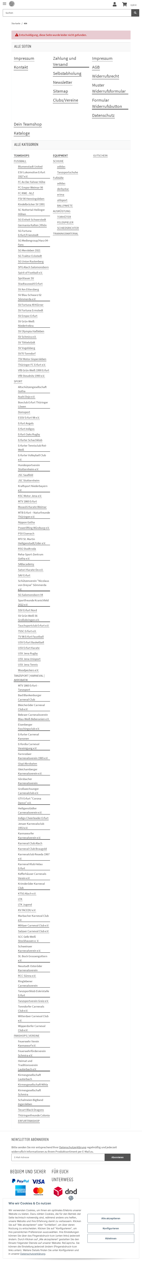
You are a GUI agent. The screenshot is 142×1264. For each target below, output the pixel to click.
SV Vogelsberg (26, 348)
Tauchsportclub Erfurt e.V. (33, 625)
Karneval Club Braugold (32, 849)
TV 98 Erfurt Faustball (31, 636)
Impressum (24, 58)
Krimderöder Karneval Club (31, 886)
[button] (114, 4)
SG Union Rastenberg (31, 261)
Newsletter (62, 82)
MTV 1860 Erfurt (27, 501)
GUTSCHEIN (100, 155)
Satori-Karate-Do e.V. (30, 570)
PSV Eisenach (26, 533)
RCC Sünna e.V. (27, 976)
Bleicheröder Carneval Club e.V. (31, 707)
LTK (20, 899)
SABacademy (26, 564)
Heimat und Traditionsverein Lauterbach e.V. (28, 1065)
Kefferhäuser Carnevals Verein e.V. (32, 876)
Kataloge (22, 133)
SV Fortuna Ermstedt (30, 310)
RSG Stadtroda (27, 549)
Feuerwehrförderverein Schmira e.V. (32, 1053)
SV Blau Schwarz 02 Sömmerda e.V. (29, 297)
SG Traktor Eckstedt (30, 256)
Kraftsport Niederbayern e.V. (32, 488)
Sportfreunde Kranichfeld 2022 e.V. (33, 602)
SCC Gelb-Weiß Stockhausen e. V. (28, 939)
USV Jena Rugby (28, 653)
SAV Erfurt (24, 575)
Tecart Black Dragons (31, 1110)
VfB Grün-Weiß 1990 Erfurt (33, 370)
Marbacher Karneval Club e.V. (33, 918)
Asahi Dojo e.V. (26, 397)
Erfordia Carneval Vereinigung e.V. (28, 746)
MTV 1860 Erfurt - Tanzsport (28, 688)
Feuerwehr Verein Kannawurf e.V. (28, 1043)
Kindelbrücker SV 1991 (31, 204)
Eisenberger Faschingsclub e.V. (29, 727)
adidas (61, 166)
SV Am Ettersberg (28, 289)
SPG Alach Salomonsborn (33, 267)
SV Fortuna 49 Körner (30, 305)
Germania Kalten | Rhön (32, 225)
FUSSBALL (20, 161)
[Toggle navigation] (4, 2)
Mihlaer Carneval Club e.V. (33, 925)
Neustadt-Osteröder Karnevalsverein (30, 968)
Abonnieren (118, 1157)
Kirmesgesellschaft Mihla (33, 1084)
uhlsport (62, 200)
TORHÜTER (64, 217)
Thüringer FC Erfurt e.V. (32, 365)
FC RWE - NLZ (26, 193)
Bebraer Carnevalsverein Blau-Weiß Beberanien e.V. (33, 717)
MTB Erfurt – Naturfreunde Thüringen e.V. (34, 515)
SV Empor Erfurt (27, 316)
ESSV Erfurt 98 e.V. (29, 417)
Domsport (24, 412)
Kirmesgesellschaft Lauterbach (29, 1077)
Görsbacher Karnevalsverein (28, 781)
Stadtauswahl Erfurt (30, 284)
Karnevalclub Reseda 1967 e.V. (34, 856)
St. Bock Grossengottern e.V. (32, 958)
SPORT (18, 381)
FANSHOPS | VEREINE (26, 1036)
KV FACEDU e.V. (27, 910)
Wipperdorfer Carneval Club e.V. (31, 1028)
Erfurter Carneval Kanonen (28, 736)
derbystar (63, 189)
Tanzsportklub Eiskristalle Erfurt (33, 993)
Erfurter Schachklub (30, 440)
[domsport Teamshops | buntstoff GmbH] (12, 4)
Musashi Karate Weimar (32, 507)
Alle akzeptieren (110, 1218)
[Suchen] (135, 13)
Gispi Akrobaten (27, 763)
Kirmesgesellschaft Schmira (29, 1092)
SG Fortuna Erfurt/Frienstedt (28, 233)
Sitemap (60, 91)
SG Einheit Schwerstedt (32, 219)
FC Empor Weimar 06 (30, 187)
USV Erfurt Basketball (31, 642)
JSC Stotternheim (28, 480)
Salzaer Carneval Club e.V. (33, 931)
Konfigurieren (111, 1228)
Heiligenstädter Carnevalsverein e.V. (30, 810)
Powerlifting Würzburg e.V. (34, 528)
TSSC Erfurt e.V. (27, 631)
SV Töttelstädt (26, 342)
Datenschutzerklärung (72, 1147)
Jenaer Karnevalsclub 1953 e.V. (31, 826)
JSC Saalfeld (25, 475)
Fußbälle (58, 178)
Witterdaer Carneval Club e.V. (33, 1018)
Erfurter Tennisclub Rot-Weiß (32, 448)
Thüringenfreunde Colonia (34, 1115)
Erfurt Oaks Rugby (29, 434)
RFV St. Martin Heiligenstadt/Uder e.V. (32, 541)
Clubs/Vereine (65, 100)
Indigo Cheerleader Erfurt (33, 818)
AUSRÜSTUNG (61, 211)
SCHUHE (58, 161)
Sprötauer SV (26, 278)
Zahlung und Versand (64, 61)
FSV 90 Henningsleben (31, 199)
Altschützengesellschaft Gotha (32, 389)
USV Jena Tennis (28, 664)
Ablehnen (111, 1238)
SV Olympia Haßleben (31, 331)
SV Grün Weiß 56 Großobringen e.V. (28, 618)
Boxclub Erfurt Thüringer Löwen (33, 404)
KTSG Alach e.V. (27, 893)
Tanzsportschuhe (67, 172)
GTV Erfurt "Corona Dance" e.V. (29, 800)
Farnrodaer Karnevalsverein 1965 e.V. (33, 756)
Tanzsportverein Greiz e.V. (33, 1001)
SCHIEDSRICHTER (68, 228)
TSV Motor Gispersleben (32, 359)
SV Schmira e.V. (27, 337)
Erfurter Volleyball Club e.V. (32, 457)
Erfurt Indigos (26, 429)
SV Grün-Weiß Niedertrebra (26, 323)
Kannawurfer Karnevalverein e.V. (29, 835)
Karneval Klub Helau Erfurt (30, 866)
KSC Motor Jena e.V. (30, 496)
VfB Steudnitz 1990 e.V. (31, 376)
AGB (96, 67)
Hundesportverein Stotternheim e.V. (29, 467)
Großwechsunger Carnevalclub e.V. (28, 791)
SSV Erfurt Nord (27, 610)
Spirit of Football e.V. (30, 272)
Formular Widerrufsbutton (107, 103)
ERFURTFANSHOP (29, 1121)
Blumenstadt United (30, 166)
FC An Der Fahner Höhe (31, 182)
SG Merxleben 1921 (29, 250)
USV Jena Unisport (29, 659)
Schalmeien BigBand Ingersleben (30, 1102)
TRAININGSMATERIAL (65, 233)
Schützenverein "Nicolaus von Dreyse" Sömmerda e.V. (33, 585)
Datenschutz (103, 115)
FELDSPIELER (65, 222)
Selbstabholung (67, 73)
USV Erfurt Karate (28, 648)
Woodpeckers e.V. (28, 670)
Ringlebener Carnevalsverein (28, 983)
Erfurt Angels (26, 423)
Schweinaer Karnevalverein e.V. (29, 948)
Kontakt (21, 67)
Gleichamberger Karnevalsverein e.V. (30, 771)
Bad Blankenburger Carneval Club (29, 697)
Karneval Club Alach (30, 843)
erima (60, 194)
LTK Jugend (25, 904)
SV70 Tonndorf (27, 353)
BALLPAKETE (65, 205)
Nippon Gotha (26, 522)
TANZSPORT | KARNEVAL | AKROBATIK (29, 678)
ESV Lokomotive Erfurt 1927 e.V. (31, 174)
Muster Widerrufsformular (109, 88)
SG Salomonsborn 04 (30, 595)
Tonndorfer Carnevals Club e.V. (31, 1008)
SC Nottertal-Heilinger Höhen (31, 212)
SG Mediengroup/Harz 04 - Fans (33, 243)
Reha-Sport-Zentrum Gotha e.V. (30, 556)
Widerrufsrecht (105, 76)
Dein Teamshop (28, 124)
